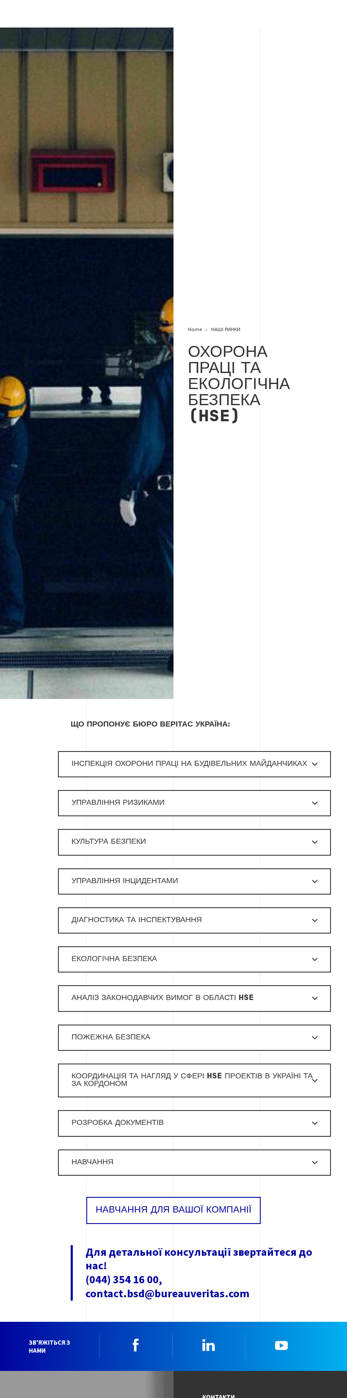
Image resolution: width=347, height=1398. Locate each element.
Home (195, 329)
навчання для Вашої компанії (173, 1210)
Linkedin (208, 1345)
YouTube (281, 1345)
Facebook (135, 1345)
